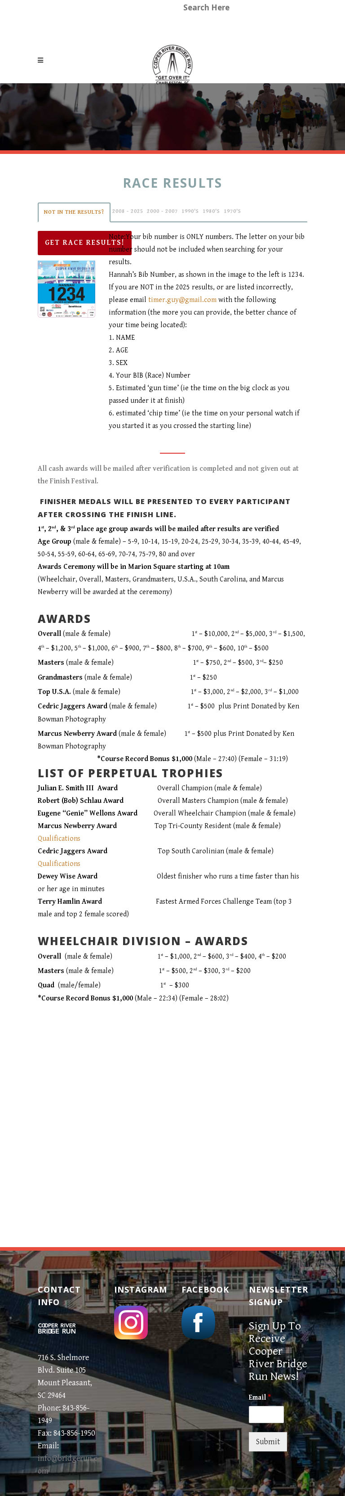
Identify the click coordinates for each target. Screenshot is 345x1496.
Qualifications (59, 838)
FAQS (204, 27)
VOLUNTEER (100, 27)
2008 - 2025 (127, 211)
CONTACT (249, 27)
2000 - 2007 (162, 211)
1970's (232, 211)
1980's (211, 211)
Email (260, 1397)
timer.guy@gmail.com (182, 300)
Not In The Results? (74, 212)
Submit (268, 1441)
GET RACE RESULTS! (84, 243)
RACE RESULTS (158, 27)
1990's (190, 211)
